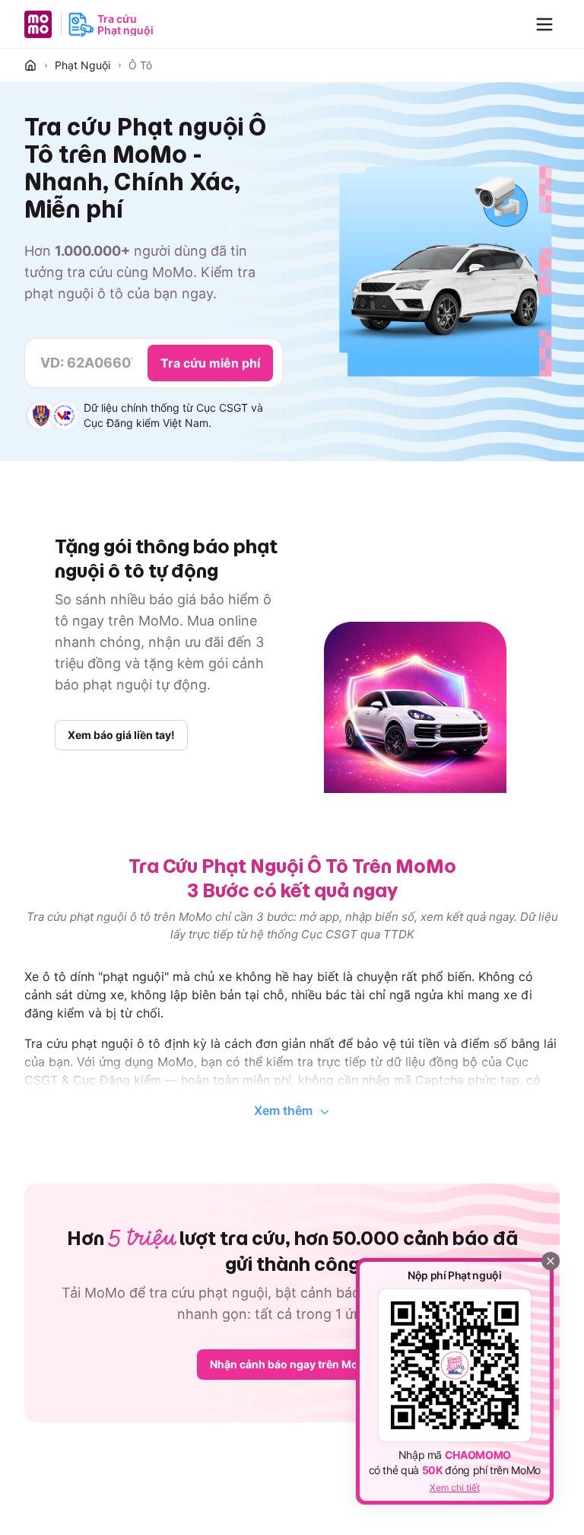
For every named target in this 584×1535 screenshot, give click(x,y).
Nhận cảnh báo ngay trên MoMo (292, 1364)
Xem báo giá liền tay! (121, 734)
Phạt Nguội (82, 65)
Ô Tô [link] (140, 65)
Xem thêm (283, 1110)
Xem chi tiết (455, 1487)
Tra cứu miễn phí (210, 363)
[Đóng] (550, 1261)
